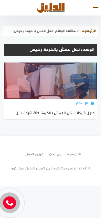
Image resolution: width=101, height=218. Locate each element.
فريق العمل (34, 154)
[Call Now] (9, 202)
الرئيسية (74, 154)
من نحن (55, 154)
